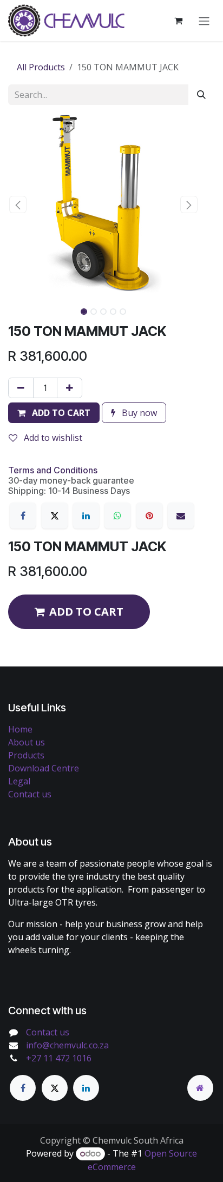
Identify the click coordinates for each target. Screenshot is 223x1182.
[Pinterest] (149, 516)
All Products (41, 67)
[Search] (201, 94)
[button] (17, 204)
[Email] (181, 516)
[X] (55, 516)
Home (20, 729)
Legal (19, 781)
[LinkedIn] (86, 516)
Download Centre (43, 768)
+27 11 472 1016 (58, 1058)
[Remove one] (21, 388)
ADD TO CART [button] (86, 611)
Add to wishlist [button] (52, 438)
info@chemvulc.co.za (67, 1045)
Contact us (29, 794)
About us (26, 742)
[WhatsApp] (117, 516)
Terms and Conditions (52, 470)
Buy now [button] (138, 413)
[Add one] (69, 388)
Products (26, 755)
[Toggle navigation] (204, 20)
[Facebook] (23, 516)
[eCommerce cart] (178, 20)
